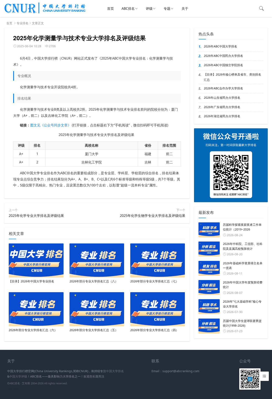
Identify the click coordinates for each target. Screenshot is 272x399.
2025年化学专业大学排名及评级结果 (36, 215)
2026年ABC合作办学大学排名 (223, 88)
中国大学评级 (18, 376)
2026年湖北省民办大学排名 (222, 116)
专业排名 (22, 23)
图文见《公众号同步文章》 (50, 125)
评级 (149, 8)
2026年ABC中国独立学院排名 (223, 65)
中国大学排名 (115, 371)
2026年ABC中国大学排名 (220, 46)
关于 (184, 8)
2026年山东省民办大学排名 (222, 98)
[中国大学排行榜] (45, 13)
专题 (167, 8)
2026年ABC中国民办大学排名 (223, 56)
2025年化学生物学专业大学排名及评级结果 (152, 215)
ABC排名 (128, 8)
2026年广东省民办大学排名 (222, 107)
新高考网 (13, 389)
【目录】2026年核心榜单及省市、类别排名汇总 (232, 77)
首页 (110, 8)
